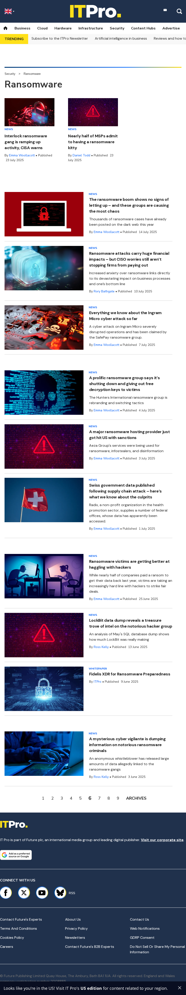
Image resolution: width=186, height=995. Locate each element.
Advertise (171, 28)
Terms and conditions (18, 928)
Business (22, 28)
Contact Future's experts (21, 919)
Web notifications (145, 928)
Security (117, 28)
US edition (91, 988)
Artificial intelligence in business (121, 38)
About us (73, 919)
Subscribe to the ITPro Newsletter (60, 38)
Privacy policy (76, 928)
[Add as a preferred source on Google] (16, 855)
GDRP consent (142, 937)
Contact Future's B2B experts (89, 946)
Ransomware (32, 73)
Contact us (139, 919)
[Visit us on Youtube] (42, 892)
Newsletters (75, 937)
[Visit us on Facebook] (5, 892)
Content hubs (143, 28)
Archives (136, 798)
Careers (6, 946)
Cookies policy (12, 937)
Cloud (42, 28)
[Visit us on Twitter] (23, 892)
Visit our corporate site (162, 839)
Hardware (63, 28)
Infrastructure (90, 28)
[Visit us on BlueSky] (58, 892)
